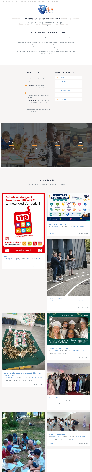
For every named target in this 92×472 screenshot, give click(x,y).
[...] (4, 263)
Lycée (39, 258)
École (32, 258)
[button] (68, 77)
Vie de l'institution (20, 259)
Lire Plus (6, 266)
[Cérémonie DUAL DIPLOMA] (68, 329)
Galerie (25, 223)
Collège (28, 258)
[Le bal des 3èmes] (68, 379)
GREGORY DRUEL (9, 258)
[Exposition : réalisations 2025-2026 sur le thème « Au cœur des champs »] (23, 341)
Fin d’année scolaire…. (66, 267)
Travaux (13, 259)
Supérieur (9, 259)
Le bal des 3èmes (66, 378)
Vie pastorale (27, 259)
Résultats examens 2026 (66, 207)
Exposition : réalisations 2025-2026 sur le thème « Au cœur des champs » (21, 341)
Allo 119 (21, 223)
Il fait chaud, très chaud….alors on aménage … (21, 459)
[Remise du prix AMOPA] (68, 422)
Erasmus (35, 258)
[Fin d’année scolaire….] (68, 267)
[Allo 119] (23, 223)
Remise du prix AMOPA (66, 421)
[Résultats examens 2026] (68, 207)
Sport (5, 259)
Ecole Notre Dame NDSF (56, 300)
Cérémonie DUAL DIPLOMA (66, 329)
